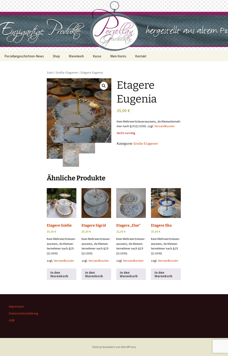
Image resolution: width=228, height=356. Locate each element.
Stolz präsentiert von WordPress (114, 347)
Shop (56, 56)
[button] (104, 86)
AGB (11, 320)
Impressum (16, 306)
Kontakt (141, 56)
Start (50, 72)
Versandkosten (164, 126)
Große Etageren (67, 72)
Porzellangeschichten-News (24, 56)
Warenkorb (76, 56)
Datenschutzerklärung (23, 313)
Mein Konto (118, 56)
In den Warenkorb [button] (59, 274)
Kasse (97, 56)
